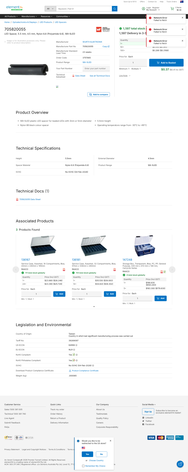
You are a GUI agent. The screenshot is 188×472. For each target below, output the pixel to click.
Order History (56, 414)
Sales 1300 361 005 (13, 409)
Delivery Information (59, 422)
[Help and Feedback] (180, 464)
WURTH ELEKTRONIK (92, 42)
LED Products (46, 22)
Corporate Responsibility (107, 427)
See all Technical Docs (100, 76)
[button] (10, 16)
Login (148, 7)
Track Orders (172, 2)
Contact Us (152, 2)
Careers (99, 422)
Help (161, 2)
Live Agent (9, 418)
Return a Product (58, 418)
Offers (142, 2)
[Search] (114, 8)
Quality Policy (102, 418)
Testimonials (101, 414)
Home (7, 22)
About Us (100, 409)
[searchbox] (84, 8)
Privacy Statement (12, 449)
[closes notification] (182, 17)
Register (155, 7)
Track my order (57, 409)
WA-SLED (87, 62)
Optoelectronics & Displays (25, 22)
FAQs (6, 427)
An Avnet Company (12, 460)
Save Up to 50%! (130, 2)
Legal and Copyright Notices (34, 449)
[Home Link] (14, 8)
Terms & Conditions (56, 449)
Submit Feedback (12, 422)
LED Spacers (60, 22)
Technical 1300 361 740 (15, 414)
